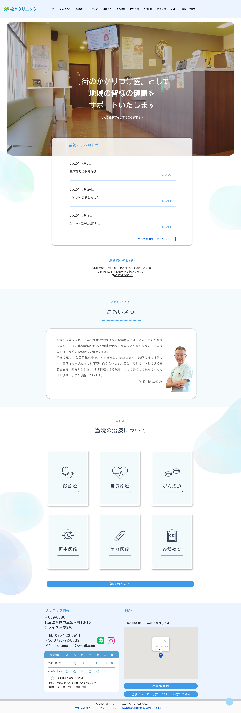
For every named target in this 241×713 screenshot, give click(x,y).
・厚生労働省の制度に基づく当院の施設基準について (143, 708)
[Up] (229, 702)
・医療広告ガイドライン (84, 708)
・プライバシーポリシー (107, 708)
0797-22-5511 (123, 275)
